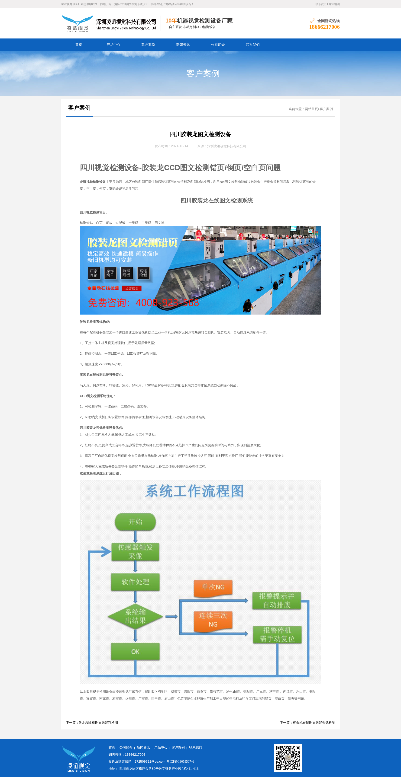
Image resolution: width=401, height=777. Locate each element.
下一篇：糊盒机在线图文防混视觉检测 (307, 722)
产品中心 (113, 45)
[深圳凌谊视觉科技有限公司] (111, 23)
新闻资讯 (183, 45)
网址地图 (334, 4)
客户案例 (148, 45)
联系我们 (321, 4)
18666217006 (324, 27)
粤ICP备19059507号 (180, 761)
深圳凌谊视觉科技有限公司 (226, 146)
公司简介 (218, 45)
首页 (78, 45)
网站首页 (311, 109)
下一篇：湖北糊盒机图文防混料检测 (92, 722)
